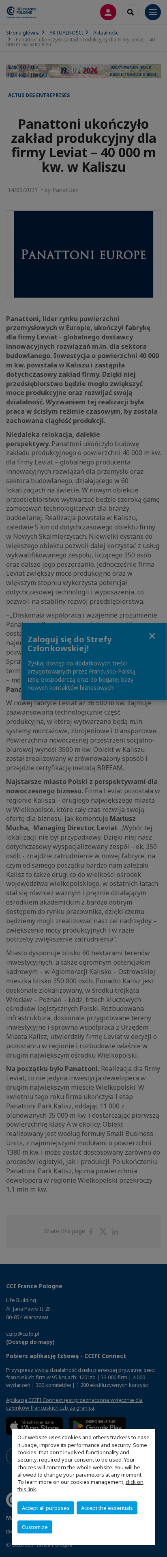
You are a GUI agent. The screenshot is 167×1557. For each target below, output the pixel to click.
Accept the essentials (107, 1508)
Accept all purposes (46, 1508)
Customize (35, 1527)
